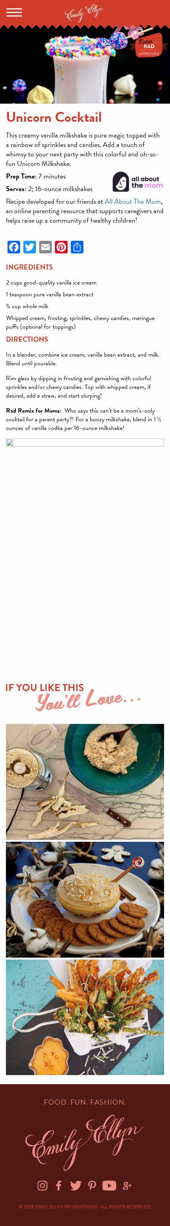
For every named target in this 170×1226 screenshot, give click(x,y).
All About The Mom (133, 201)
